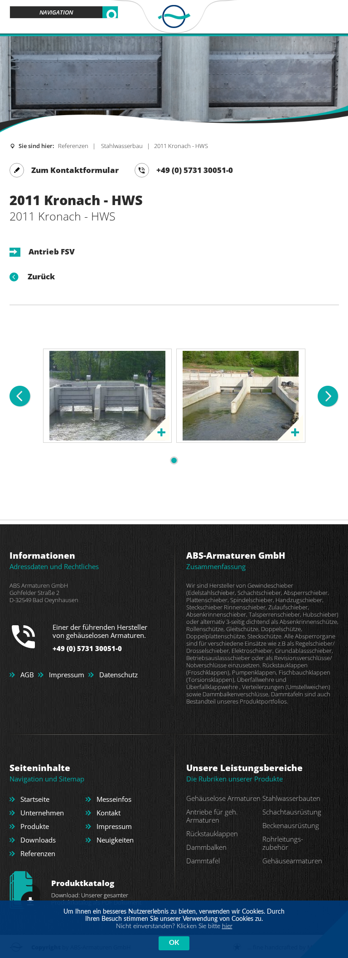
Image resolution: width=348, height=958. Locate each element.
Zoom (156, 428)
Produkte (34, 826)
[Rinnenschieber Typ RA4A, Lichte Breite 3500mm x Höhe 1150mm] (107, 354)
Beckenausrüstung (290, 825)
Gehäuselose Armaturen (223, 798)
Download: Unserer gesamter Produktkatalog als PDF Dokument (96, 892)
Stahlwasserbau (121, 146)
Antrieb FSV (52, 251)
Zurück (41, 277)
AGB (27, 675)
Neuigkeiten (115, 840)
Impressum (66, 675)
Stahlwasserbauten (291, 798)
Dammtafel (203, 861)
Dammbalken (206, 847)
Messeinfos (114, 799)
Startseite (34, 799)
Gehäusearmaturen (292, 861)
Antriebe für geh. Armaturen (212, 816)
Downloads (38, 840)
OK (174, 942)
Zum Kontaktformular (75, 170)
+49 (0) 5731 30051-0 (194, 170)
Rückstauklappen (212, 833)
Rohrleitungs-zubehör (282, 843)
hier (227, 926)
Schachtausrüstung (291, 812)
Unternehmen (42, 813)
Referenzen (73, 146)
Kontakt (109, 813)
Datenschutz (118, 675)
